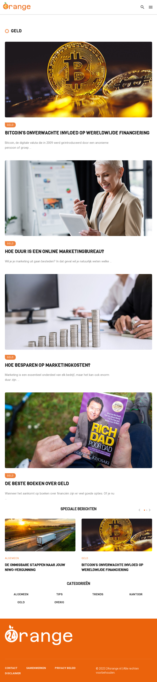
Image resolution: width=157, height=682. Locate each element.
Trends (97, 594)
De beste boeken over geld (37, 484)
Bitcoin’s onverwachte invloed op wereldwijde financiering (77, 133)
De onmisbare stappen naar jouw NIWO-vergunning (35, 567)
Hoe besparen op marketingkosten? (47, 365)
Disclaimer (13, 673)
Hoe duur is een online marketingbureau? (54, 251)
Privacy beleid (65, 668)
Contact (11, 668)
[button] (144, 510)
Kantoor (135, 594)
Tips (59, 594)
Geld (10, 125)
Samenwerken (36, 668)
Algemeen (12, 558)
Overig (59, 602)
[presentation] (139, 510)
